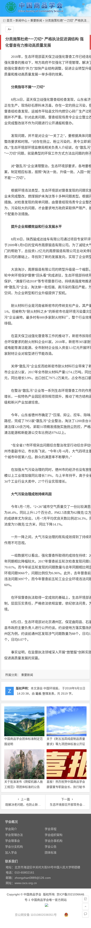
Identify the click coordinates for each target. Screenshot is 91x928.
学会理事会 (12, 840)
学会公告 (51, 846)
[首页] (85, 899)
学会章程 (51, 829)
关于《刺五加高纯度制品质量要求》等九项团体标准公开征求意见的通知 (66, 744)
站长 (38, 693)
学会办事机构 (53, 840)
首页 (9, 20)
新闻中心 (21, 20)
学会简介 (11, 829)
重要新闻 (36, 20)
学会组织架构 (53, 835)
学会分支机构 (14, 846)
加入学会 (11, 852)
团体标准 (51, 852)
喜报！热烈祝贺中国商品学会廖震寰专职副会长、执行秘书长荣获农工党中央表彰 (66, 787)
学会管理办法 (14, 835)
